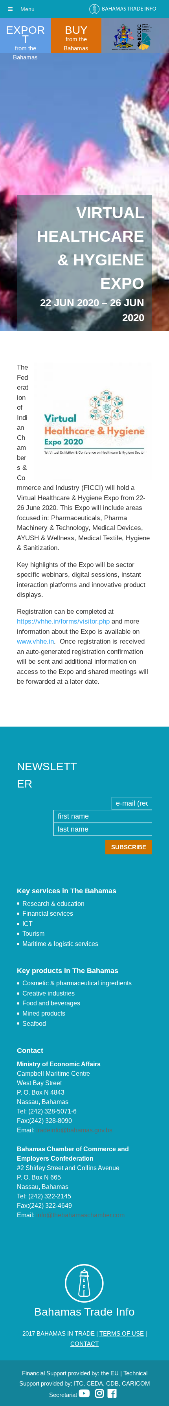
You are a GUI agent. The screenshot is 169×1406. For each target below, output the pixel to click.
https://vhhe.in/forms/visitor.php (63, 621)
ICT (27, 923)
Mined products (43, 1013)
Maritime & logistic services (60, 943)
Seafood (34, 1023)
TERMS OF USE (121, 1333)
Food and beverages (51, 1003)
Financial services (47, 913)
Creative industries (48, 993)
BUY (76, 30)
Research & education (53, 903)
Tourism (33, 933)
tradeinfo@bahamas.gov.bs (74, 1130)
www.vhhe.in (35, 641)
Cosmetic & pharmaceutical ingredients (77, 983)
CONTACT (84, 1343)
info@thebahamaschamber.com (80, 1215)
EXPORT (25, 34)
